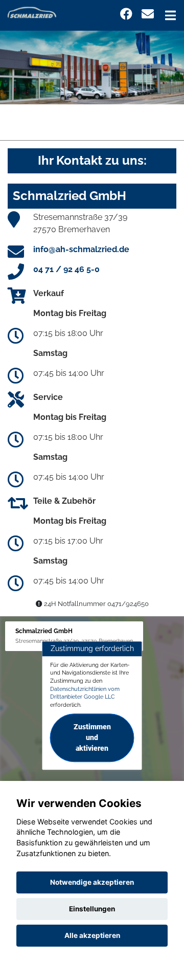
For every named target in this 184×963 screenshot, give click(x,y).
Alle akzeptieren (92, 935)
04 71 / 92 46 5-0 (66, 269)
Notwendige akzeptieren (92, 882)
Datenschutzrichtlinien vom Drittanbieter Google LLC (85, 693)
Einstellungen (92, 909)
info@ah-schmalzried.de (81, 249)
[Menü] (170, 15)
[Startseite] (32, 12)
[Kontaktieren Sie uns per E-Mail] (148, 14)
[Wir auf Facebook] (126, 14)
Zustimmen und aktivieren (92, 737)
